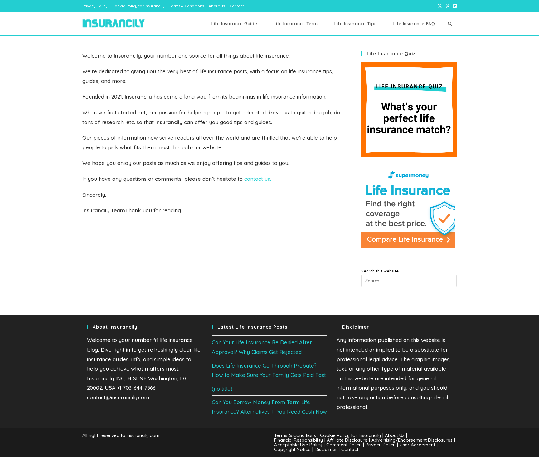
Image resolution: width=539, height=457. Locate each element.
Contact (237, 5)
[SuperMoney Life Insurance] (408, 208)
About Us (217, 5)
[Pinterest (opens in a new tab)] (447, 6)
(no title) (222, 388)
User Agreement (417, 445)
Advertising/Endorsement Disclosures (412, 440)
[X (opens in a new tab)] (440, 6)
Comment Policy (344, 445)
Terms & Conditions (186, 5)
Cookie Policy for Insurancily (138, 5)
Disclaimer (326, 449)
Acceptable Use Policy (298, 445)
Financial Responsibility (298, 440)
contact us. (257, 179)
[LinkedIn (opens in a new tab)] (454, 6)
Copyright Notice (292, 449)
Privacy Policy (95, 5)
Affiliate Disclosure (347, 440)
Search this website (380, 270)
